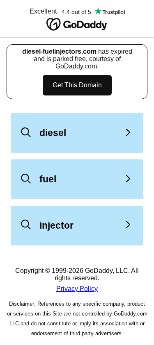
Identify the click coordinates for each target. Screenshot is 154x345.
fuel (47, 179)
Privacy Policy (77, 288)
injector (56, 225)
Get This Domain (77, 85)
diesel (52, 132)
